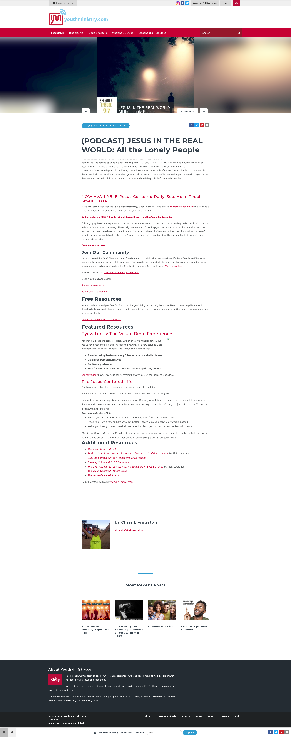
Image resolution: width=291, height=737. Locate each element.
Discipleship (76, 33)
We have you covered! (121, 482)
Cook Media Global (73, 723)
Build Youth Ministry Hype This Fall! (95, 629)
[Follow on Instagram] (178, 3)
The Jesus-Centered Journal (104, 475)
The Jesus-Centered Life (107, 381)
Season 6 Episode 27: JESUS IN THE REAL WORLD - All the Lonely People (135, 159)
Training (225, 3)
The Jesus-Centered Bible (102, 449)
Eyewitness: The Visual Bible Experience (127, 333)
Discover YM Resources (205, 3)
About (148, 716)
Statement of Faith (166, 716)
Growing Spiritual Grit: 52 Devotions (108, 462)
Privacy (186, 716)
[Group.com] (236, 3)
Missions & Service (122, 33)
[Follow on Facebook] (182, 3)
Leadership (57, 33)
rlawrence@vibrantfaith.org (95, 291)
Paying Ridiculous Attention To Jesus (105, 125)
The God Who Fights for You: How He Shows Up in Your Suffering (125, 466)
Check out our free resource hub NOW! (101, 319)
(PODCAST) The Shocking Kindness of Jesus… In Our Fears (129, 631)
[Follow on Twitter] (187, 3)
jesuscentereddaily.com (181, 206)
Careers (224, 716)
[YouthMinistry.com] (79, 17)
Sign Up (190, 733)
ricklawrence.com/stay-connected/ (121, 272)
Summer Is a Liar (160, 626)
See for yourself (90, 375)
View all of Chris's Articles (129, 530)
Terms (198, 716)
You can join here (174, 266)
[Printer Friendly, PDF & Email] (204, 111)
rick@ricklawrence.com (93, 285)
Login (237, 716)
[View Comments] (4, 732)
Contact (211, 716)
